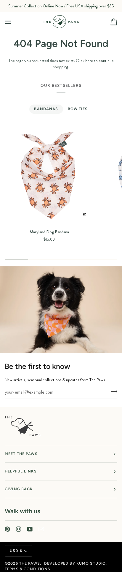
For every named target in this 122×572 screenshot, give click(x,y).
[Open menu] (14, 21)
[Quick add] (84, 214)
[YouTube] (30, 529)
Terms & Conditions (27, 569)
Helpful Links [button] (21, 471)
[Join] (112, 391)
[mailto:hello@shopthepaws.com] (41, 529)
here (89, 60)
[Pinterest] (7, 529)
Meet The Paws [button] (21, 454)
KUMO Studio (91, 563)
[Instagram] (18, 529)
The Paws (29, 563)
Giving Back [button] (19, 489)
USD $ (16, 550)
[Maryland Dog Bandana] (49, 175)
